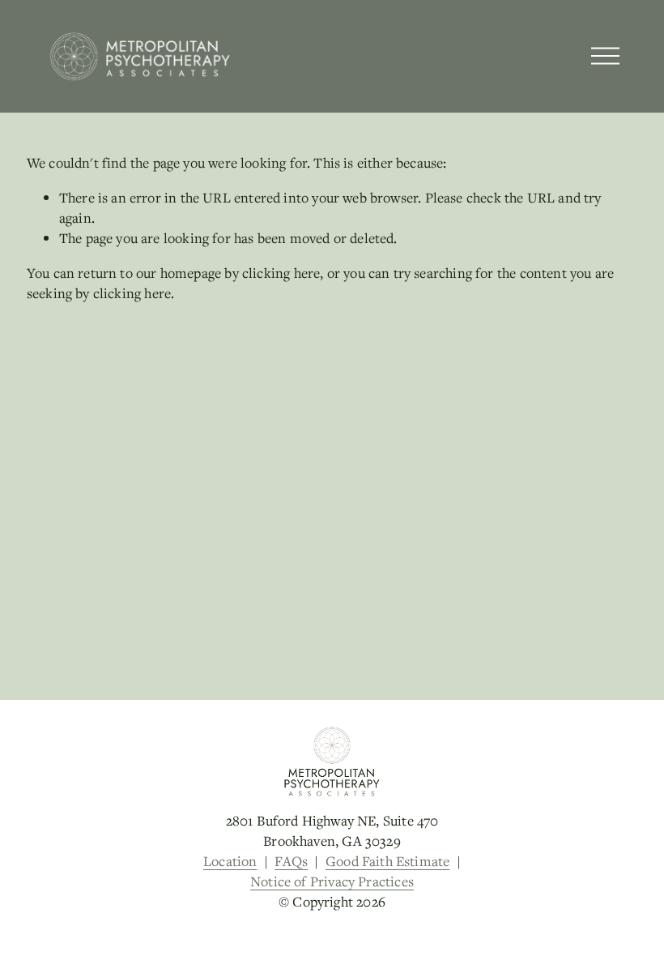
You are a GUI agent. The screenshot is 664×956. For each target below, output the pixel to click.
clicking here (281, 272)
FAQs (291, 860)
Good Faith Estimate (387, 860)
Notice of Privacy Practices (332, 881)
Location (230, 860)
